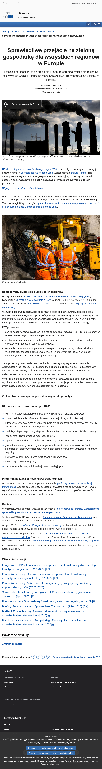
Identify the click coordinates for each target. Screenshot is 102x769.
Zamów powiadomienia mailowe (69, 657)
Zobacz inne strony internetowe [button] (84, 3)
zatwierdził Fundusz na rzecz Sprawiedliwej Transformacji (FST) (56, 296)
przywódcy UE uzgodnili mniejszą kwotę (40, 525)
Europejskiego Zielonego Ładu (37, 172)
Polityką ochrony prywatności (46, 761)
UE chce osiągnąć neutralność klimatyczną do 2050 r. (30, 169)
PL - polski (7, 3)
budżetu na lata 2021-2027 (42, 303)
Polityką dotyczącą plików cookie (77, 761)
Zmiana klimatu (12, 643)
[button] (96, 24)
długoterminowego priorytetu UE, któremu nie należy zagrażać (66, 540)
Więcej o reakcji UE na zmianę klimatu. (22, 188)
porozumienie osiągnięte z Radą (34, 300)
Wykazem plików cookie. (51, 764)
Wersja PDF (94, 657)
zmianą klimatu (78, 172)
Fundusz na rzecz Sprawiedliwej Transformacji (67, 517)
